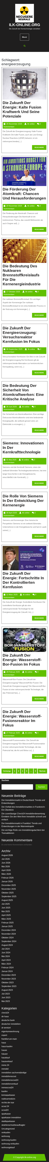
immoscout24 (7, 1088)
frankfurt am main (9, 1039)
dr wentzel (6, 1028)
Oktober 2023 (8, 982)
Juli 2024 (6, 949)
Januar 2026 (7, 881)
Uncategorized (8, 1129)
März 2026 (6, 874)
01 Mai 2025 (11, 460)
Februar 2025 (8, 923)
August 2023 (7, 990)
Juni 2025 (6, 908)
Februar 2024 (8, 968)
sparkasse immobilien (11, 1117)
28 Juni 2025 (11, 407)
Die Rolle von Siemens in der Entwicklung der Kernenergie (23, 500)
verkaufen (6, 1132)
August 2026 (7, 855)
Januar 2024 (7, 971)
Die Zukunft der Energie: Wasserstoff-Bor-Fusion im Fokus (22, 659)
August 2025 (7, 900)
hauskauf (6, 1058)
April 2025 (6, 915)
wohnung (6, 1136)
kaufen (5, 1091)
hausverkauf (7, 1061)
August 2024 (7, 945)
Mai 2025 (6, 911)
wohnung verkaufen (10, 1144)
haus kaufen (7, 1046)
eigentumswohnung (10, 1031)
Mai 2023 (6, 1001)
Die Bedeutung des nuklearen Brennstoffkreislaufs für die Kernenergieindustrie (22, 275)
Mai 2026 (6, 866)
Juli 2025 (6, 904)
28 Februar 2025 (13, 672)
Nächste (42, 771)
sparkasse (6, 1114)
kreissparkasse (8, 1095)
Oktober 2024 (8, 938)
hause (4, 1050)
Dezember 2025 (9, 885)
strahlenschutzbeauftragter (13, 1125)
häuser (5, 1054)
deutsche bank (8, 1020)
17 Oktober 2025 (13, 292)
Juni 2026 (6, 863)
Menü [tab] (24, 37)
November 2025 (9, 889)
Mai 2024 (6, 956)
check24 (5, 1013)
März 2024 (6, 964)
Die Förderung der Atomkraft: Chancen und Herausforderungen (24, 193)
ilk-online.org (24, 25)
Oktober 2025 (8, 893)
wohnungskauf (8, 1147)
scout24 (5, 1110)
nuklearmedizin (8, 1099)
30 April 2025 (11, 513)
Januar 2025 (7, 926)
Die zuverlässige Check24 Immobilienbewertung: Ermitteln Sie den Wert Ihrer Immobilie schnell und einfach (24, 817)
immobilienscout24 (10, 1080)
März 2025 (6, 919)
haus (4, 1043)
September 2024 (9, 941)
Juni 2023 (6, 997)
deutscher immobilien (11, 1024)
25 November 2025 (14, 124)
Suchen (5, 780)
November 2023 (9, 979)
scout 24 (5, 1106)
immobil (5, 1069)
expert (4, 1035)
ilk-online (31, 124)
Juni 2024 (6, 953)
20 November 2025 (14, 206)
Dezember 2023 (9, 975)
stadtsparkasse (8, 1121)
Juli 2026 (6, 859)
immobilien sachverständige (14, 1073)
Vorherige (7, 771)
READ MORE (40, 148)
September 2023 (9, 986)
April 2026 (6, 870)
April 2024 (6, 960)
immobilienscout (9, 1076)
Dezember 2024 (9, 930)
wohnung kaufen (9, 1140)
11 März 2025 (11, 594)
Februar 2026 (8, 878)
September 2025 (9, 896)
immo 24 (5, 1065)
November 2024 (9, 934)
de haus (5, 1016)
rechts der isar (8, 1102)
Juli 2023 (6, 994)
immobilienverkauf (10, 1084)
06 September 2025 (14, 349)
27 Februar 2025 (13, 733)
